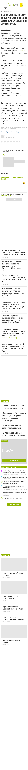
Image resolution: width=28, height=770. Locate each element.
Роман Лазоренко (9, 136)
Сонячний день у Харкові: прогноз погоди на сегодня (14, 406)
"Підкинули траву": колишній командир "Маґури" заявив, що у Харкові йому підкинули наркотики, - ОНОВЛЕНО (13, 305)
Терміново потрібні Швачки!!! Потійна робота (12, 608)
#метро (13, 132)
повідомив (22, 50)
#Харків (3, 132)
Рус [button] (6, 8)
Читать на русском (5, 29)
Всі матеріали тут (14, 460)
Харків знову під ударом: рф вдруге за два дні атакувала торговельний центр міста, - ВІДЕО (13, 347)
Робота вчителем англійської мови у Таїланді (13, 618)
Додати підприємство (14, 504)
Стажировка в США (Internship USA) (10, 597)
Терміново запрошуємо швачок (11, 641)
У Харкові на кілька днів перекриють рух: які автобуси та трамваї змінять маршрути (13, 252)
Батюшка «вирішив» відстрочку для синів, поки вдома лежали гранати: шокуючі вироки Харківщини (13, 319)
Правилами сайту (6, 195)
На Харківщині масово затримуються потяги (12, 426)
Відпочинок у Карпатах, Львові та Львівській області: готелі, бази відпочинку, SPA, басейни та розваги (13, 332)
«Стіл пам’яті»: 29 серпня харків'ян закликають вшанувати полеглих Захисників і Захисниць (12, 265)
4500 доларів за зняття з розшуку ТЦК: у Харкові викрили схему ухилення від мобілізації (13, 292)
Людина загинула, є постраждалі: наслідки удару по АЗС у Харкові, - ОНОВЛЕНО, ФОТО (14, 278)
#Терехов (7, 132)
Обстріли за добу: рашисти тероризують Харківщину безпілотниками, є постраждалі (14, 417)
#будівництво (19, 132)
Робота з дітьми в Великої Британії (12, 574)
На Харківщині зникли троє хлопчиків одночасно (13, 434)
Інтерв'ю (7, 450)
